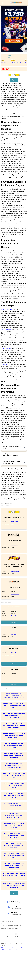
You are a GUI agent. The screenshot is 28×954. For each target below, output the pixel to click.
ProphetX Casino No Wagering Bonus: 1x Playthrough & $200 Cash (14, 696)
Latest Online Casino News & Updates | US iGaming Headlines (14, 785)
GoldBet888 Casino (7, 309)
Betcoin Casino (15, 652)
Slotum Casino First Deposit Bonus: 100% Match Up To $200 (14, 874)
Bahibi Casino (14, 545)
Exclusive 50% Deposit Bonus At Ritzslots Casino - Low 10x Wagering (14, 716)
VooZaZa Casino (6, 329)
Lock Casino (14, 634)
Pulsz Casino (5, 364)
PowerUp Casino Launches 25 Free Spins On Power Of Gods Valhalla (14, 736)
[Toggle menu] (2, 2)
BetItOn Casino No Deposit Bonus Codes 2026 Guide (14, 804)
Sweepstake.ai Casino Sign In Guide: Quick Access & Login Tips (14, 706)
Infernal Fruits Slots (13, 62)
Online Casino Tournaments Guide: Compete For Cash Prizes (14, 775)
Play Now (14, 80)
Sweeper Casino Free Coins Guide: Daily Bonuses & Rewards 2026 (14, 865)
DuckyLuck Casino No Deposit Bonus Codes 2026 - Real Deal (14, 845)
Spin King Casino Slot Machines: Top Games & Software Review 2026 (14, 765)
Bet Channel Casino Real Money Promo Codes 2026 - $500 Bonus (14, 755)
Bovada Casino (14, 615)
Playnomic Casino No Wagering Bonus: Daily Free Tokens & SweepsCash (14, 726)
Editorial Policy (3, 948)
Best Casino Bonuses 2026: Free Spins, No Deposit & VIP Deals (14, 795)
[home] (16, 4)
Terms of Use (11, 948)
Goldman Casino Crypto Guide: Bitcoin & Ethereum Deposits (14, 746)
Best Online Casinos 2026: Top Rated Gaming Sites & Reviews (14, 825)
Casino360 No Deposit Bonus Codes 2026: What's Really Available (14, 885)
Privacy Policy (23, 948)
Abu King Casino (6, 348)
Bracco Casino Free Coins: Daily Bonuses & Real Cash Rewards (14, 855)
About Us (17, 948)
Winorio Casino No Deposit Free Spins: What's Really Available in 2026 (14, 835)
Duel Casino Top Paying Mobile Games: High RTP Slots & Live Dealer (14, 815)
